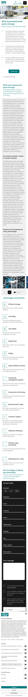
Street (5, 517)
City (4, 538)
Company (6, 510)
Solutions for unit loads (9, 77)
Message (6, 564)
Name (5, 504)
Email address (7, 552)
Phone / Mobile (7, 545)
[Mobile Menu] (25, 3)
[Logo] (4, 3)
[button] (16, 292)
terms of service (11, 587)
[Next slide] (9, 292)
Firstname (6, 497)
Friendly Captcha (22, 611)
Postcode (6, 531)
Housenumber (7, 524)
